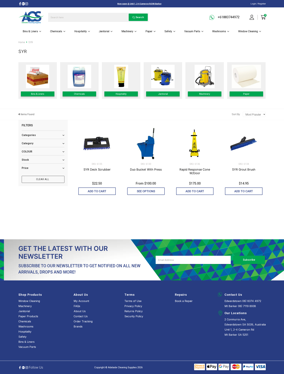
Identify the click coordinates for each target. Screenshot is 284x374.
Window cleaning (248, 31)
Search (139, 17)
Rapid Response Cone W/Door (194, 171)
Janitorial (104, 31)
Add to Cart (97, 191)
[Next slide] (258, 80)
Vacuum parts (192, 31)
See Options (146, 191)
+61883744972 (228, 17)
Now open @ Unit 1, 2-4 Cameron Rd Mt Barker (139, 4)
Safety (168, 31)
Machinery (127, 31)
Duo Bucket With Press (146, 169)
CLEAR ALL (43, 179)
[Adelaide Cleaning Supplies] (31, 17)
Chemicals (56, 31)
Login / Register (258, 3)
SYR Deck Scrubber (97, 169)
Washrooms (219, 31)
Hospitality (80, 31)
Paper (148, 31)
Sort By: (236, 114)
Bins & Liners (30, 31)
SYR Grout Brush (243, 169)
